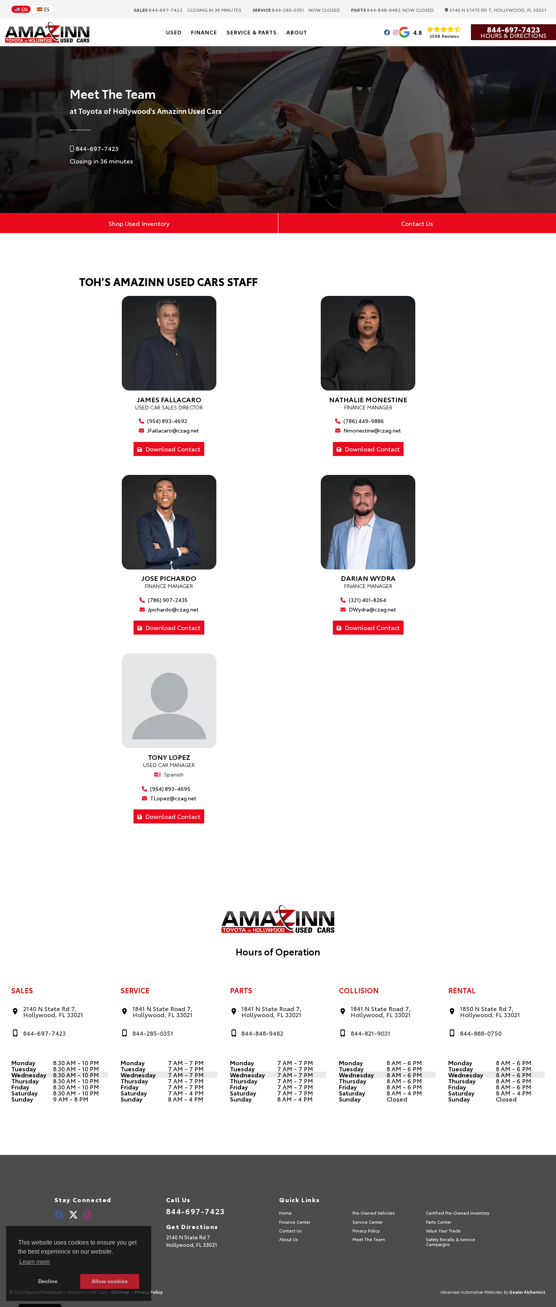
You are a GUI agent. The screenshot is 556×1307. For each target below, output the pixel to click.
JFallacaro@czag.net (172, 430)
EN (25, 9)
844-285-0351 (278, 10)
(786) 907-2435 (167, 600)
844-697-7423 (158, 10)
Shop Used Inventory (139, 223)
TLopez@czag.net (172, 798)
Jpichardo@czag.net (173, 609)
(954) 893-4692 (166, 421)
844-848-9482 (376, 10)
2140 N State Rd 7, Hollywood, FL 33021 (497, 10)
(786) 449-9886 (363, 421)
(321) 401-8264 (367, 600)
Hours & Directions (513, 35)
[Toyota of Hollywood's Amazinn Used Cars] (47, 32)
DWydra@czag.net (372, 609)
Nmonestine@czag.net (371, 430)
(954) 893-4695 (169, 789)
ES (47, 9)
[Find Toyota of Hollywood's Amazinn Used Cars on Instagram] (395, 32)
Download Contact (172, 448)
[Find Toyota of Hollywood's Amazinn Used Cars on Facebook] (387, 32)
